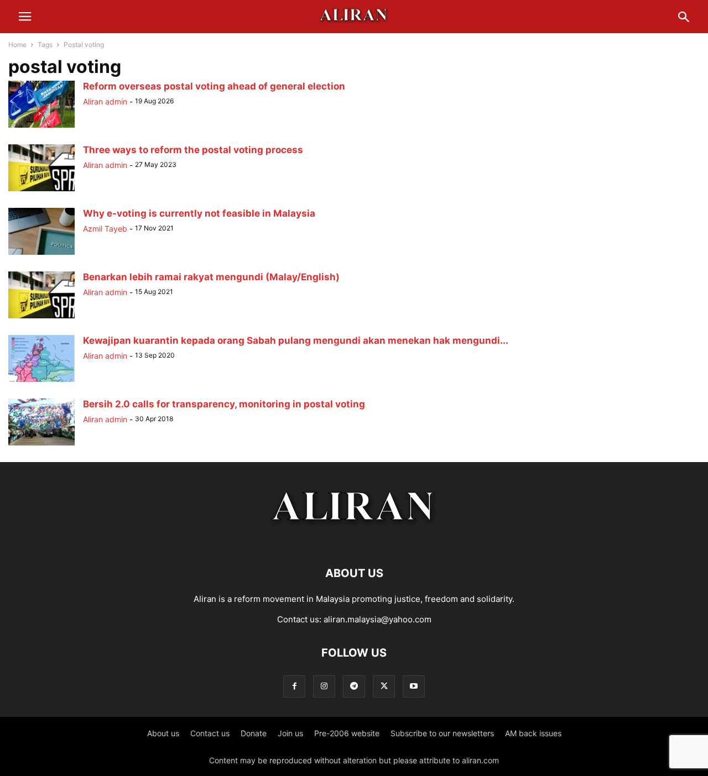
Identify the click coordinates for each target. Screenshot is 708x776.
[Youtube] (414, 686)
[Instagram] (324, 686)
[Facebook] (294, 686)
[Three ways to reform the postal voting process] (41, 191)
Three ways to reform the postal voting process (193, 149)
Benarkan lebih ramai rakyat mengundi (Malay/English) (211, 276)
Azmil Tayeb (105, 228)
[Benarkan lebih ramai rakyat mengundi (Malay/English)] (41, 318)
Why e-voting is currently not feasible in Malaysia (199, 213)
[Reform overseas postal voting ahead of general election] (41, 127)
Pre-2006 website (346, 733)
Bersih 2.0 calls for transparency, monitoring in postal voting (224, 404)
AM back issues (533, 733)
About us (163, 733)
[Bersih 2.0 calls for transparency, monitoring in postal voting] (41, 445)
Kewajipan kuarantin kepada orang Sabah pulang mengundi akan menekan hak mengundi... (295, 340)
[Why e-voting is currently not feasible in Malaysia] (41, 254)
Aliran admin (105, 101)
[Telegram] (354, 686)
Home (17, 44)
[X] (384, 686)
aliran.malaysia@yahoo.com (377, 619)
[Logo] (354, 539)
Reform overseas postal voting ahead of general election (214, 86)
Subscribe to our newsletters (442, 733)
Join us (290, 733)
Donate (254, 733)
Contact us (210, 733)
